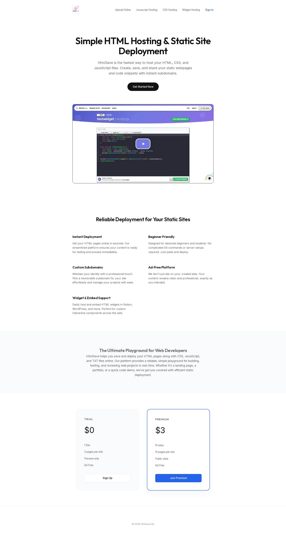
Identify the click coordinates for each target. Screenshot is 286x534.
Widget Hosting (191, 9)
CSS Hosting (170, 9)
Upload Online (123, 9)
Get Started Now (143, 86)
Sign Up (107, 478)
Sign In (209, 9)
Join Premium (178, 478)
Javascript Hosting (146, 9)
